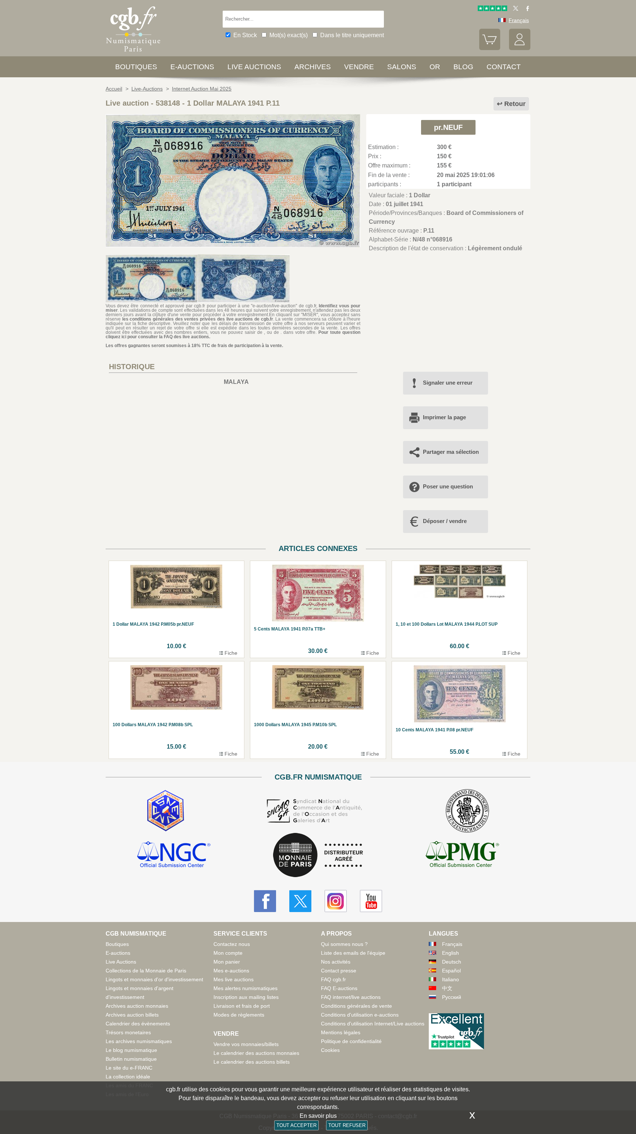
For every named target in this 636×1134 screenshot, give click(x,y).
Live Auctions (121, 962)
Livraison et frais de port (241, 1006)
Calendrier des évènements (138, 1024)
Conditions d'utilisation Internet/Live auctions (372, 1024)
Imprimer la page (444, 417)
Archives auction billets (132, 1015)
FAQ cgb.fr (333, 979)
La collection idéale (128, 1077)
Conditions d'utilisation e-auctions (360, 1015)
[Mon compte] (519, 48)
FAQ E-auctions (339, 988)
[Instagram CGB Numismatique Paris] (336, 901)
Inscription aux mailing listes (246, 997)
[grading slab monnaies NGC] (174, 855)
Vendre (359, 67)
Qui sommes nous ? (344, 944)
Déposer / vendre (445, 521)
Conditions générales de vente (356, 1006)
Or (435, 67)
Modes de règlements (238, 1015)
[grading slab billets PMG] (462, 855)
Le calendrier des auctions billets (251, 1062)
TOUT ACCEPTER (296, 1125)
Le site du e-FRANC (129, 1068)
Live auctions (254, 67)
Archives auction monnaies (137, 1006)
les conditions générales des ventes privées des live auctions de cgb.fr (197, 319)
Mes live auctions (233, 979)
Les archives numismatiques (139, 1041)
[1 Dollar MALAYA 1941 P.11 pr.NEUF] (233, 245)
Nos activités (335, 962)
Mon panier (226, 962)
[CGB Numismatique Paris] (133, 53)
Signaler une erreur (448, 382)
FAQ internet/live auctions (351, 997)
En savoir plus (318, 1116)
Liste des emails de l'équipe (353, 953)
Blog (463, 67)
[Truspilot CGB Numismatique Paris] (492, 9)
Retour (515, 103)
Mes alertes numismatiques (245, 988)
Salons (401, 67)
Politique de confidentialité (351, 1041)
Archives (312, 67)
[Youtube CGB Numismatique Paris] (371, 901)
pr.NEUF (448, 127)
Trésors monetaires (128, 1032)
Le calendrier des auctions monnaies (256, 1053)
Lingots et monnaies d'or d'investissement (154, 979)
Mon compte (228, 953)
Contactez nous (231, 944)
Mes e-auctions (231, 971)
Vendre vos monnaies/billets (246, 1044)
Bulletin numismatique (131, 1059)
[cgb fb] (525, 9)
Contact (504, 67)
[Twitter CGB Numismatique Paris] (300, 901)
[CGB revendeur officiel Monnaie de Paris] (318, 855)
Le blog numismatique (131, 1050)
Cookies (330, 1050)
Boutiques (136, 67)
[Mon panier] (490, 48)
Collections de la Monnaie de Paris (146, 971)
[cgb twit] (514, 9)
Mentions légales (340, 1032)
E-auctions (192, 67)
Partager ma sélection (451, 452)
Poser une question (448, 486)
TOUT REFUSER (346, 1125)
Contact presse (338, 971)
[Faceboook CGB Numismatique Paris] (265, 901)
